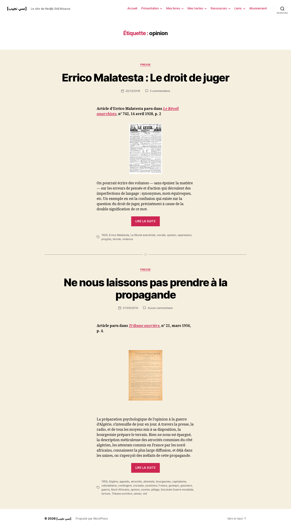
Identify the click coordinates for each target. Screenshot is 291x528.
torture (105, 493)
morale (161, 235)
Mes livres (173, 8)
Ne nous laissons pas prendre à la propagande (145, 288)
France (163, 485)
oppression (184, 235)
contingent (125, 485)
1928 (104, 235)
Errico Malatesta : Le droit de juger (145, 77)
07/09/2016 (130, 308)
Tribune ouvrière (122, 493)
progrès (106, 239)
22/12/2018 (133, 91)
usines (137, 493)
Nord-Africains (120, 489)
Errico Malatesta (119, 235)
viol (145, 493)
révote (117, 239)
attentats (149, 481)
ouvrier (145, 489)
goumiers (186, 485)
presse (145, 64)
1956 (104, 481)
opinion (171, 235)
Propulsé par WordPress (91, 518)
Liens (238, 8)
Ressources (219, 8)
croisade (138, 485)
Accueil (132, 8)
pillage (155, 489)
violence (127, 239)
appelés (124, 481)
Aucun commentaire (160, 308)
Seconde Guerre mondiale (177, 489)
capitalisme (179, 481)
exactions (151, 485)
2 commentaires (160, 91)
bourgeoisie (163, 481)
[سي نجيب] (17, 8)
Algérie (113, 481)
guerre (105, 489)
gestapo (174, 485)
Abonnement (258, 8)
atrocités (136, 481)
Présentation (150, 8)
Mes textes (195, 8)
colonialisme (109, 485)
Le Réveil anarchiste (143, 235)
